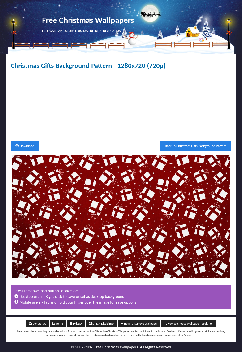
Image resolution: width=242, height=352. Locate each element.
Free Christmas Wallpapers (88, 21)
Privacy (77, 323)
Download (26, 146)
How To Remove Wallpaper (140, 323)
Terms (59, 323)
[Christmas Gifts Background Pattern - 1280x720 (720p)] (121, 216)
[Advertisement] (121, 105)
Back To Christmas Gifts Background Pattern (195, 146)
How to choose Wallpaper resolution (190, 323)
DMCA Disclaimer (103, 323)
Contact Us (39, 323)
